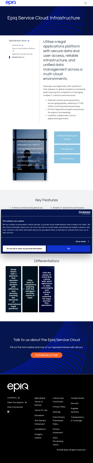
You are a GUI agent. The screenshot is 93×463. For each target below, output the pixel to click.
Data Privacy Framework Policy (59, 420)
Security (74, 403)
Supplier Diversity (75, 410)
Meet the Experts (15, 402)
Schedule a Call (46, 355)
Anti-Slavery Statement (40, 422)
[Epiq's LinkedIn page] (8, 412)
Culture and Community (58, 400)
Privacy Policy (59, 407)
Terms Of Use (41, 410)
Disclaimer (39, 415)
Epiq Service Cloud (18, 41)
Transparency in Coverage (77, 419)
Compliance (40, 429)
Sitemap (57, 412)
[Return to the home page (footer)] (11, 3)
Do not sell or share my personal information (24, 249)
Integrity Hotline (38, 436)
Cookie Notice (77, 398)
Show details (81, 241)
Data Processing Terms (58, 441)
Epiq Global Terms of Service (40, 401)
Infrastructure (17, 57)
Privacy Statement (58, 431)
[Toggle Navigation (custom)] (85, 3)
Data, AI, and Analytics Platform (23, 48)
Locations (12, 398)
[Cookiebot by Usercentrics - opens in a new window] (80, 212)
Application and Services (21, 54)
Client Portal (16, 45)
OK (68, 249)
